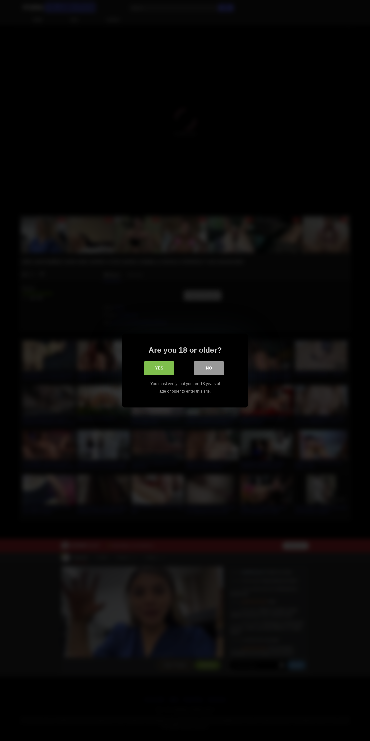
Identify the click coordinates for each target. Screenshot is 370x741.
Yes (159, 368)
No (209, 368)
